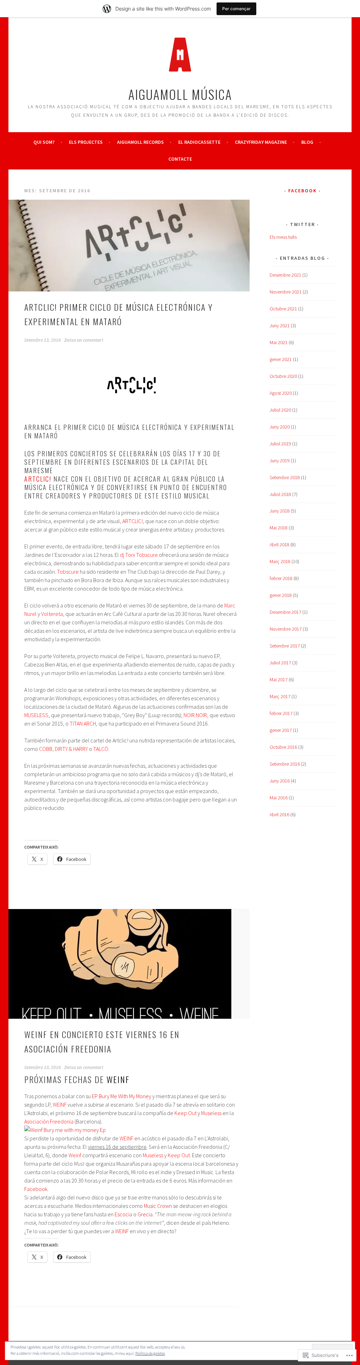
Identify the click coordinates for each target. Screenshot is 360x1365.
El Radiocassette (199, 142)
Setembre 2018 (285, 477)
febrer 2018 (281, 578)
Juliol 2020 (280, 410)
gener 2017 (281, 730)
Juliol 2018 (280, 494)
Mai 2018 (279, 527)
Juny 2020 (280, 427)
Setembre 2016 (285, 764)
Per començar (236, 8)
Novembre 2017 (286, 629)
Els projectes (86, 142)
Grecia (145, 1214)
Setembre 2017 (285, 646)
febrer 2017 (281, 713)
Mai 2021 (279, 342)
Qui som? (43, 142)
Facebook (35, 1188)
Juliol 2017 (280, 662)
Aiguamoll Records (140, 142)
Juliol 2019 (280, 443)
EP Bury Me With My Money (121, 1096)
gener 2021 (281, 359)
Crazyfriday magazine (261, 142)
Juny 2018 (280, 511)
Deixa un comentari (83, 340)
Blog (307, 142)
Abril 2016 (279, 814)
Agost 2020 (281, 393)
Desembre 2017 (285, 612)
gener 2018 (281, 595)
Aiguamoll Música (180, 94)
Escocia (123, 1214)
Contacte (180, 159)
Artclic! (37, 478)
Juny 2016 (280, 781)
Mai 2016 (279, 797)
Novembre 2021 (286, 292)
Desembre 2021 (285, 275)
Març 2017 (280, 696)
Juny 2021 (280, 325)
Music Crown (158, 1205)
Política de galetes (150, 1353)
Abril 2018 (279, 544)
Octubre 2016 (283, 747)
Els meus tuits (283, 237)
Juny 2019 (280, 460)
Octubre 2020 (283, 376)
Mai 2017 (279, 679)
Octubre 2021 (283, 308)
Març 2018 (280, 561)
